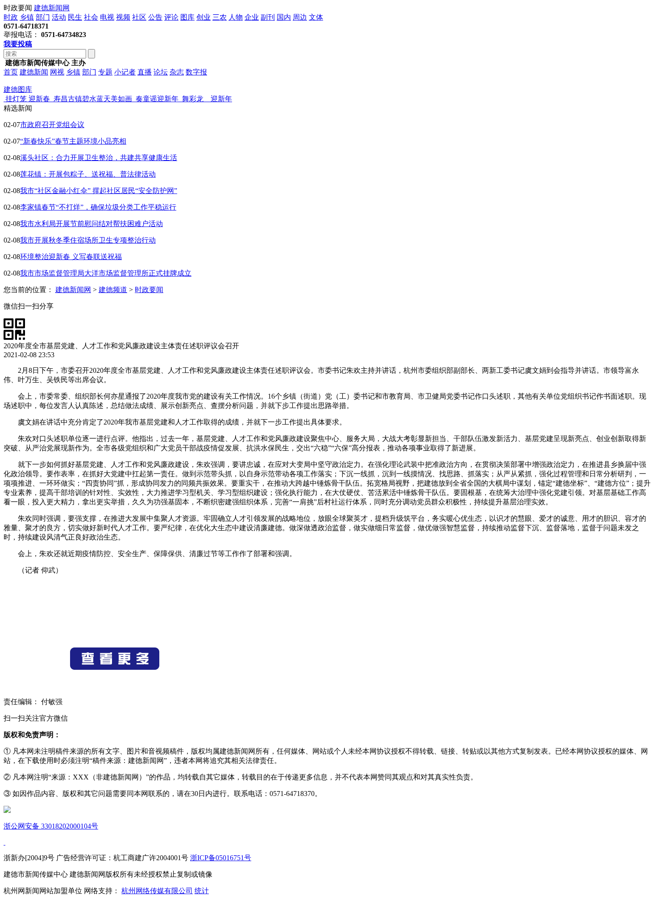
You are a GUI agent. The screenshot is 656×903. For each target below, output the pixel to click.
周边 (300, 17)
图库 (187, 17)
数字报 (196, 72)
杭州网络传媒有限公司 (157, 891)
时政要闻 (149, 289)
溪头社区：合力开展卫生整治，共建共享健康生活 (98, 157)
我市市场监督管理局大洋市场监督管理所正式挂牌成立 (105, 273)
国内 (284, 17)
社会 (91, 17)
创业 (203, 17)
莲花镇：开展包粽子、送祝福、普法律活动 (88, 174)
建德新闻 (34, 72)
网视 (57, 72)
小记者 (125, 72)
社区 (139, 17)
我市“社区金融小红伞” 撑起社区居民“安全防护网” (98, 190)
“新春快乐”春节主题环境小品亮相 (73, 141)
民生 (75, 17)
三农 (219, 17)
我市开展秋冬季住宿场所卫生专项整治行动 (88, 240)
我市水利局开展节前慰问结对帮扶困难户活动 (91, 223)
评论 (171, 17)
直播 (144, 72)
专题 (105, 72)
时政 (11, 17)
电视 (107, 17)
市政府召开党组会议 (52, 124)
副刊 (268, 17)
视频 (123, 17)
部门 (43, 17)
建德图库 (18, 89)
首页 (11, 72)
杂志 (177, 72)
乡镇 (27, 17)
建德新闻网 (52, 8)
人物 (235, 17)
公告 (155, 17)
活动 (59, 17)
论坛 (161, 72)
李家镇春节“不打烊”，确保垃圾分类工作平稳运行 (98, 207)
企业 (252, 17)
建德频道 (113, 289)
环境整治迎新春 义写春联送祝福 (71, 256)
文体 (316, 17)
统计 (202, 891)
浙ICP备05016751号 (220, 858)
